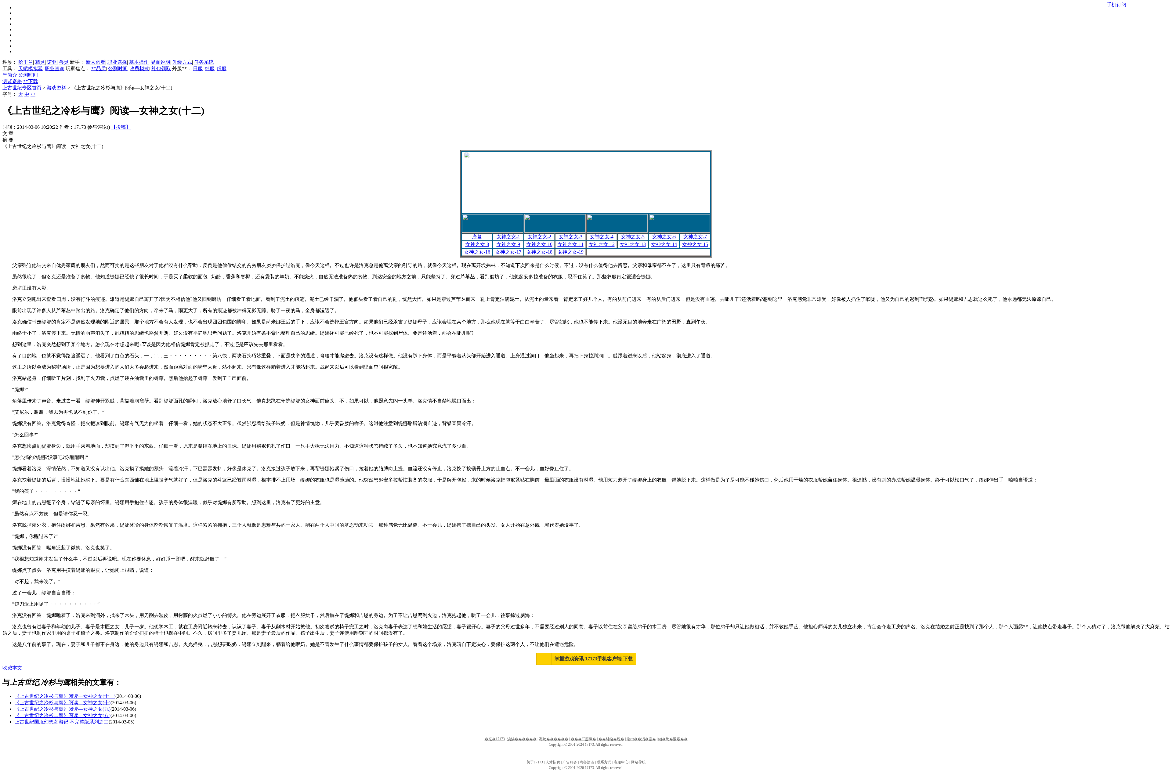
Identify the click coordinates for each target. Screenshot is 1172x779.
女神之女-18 (539, 251)
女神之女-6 (664, 236)
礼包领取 (161, 68)
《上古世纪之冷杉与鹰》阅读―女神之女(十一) (65, 696)
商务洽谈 (587, 762)
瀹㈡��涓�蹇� (641, 739)
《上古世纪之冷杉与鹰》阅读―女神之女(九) (62, 709)
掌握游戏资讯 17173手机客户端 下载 (594, 658)
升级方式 (182, 62)
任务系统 (204, 62)
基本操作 (139, 62)
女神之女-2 (539, 236)
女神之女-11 (571, 244)
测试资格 (12, 81)
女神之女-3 (570, 236)
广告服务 (569, 762)
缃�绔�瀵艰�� (673, 739)
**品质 (98, 68)
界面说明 (160, 62)
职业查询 (54, 68)
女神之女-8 (477, 244)
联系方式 (604, 762)
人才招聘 (552, 762)
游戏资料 (56, 87)
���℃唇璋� (583, 739)
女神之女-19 (571, 251)
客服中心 (621, 762)
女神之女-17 (508, 251)
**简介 (9, 75)
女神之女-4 (601, 236)
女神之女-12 (602, 244)
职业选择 (117, 62)
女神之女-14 (664, 244)
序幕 (477, 236)
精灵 (40, 62)
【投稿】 (121, 127)
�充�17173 (495, 739)
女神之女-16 (477, 251)
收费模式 (139, 68)
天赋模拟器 (30, 68)
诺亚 (52, 62)
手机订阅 (1116, 4)
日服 (198, 68)
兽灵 (64, 62)
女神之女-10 (539, 244)
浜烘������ (522, 739)
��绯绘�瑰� (611, 739)
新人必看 (95, 62)
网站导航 (638, 762)
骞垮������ (553, 739)
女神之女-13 (633, 244)
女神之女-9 (508, 244)
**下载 (30, 81)
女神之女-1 (508, 236)
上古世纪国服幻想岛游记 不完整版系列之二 (62, 721)
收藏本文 (12, 667)
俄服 (221, 68)
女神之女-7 (695, 236)
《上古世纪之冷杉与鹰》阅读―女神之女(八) (62, 715)
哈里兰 (25, 62)
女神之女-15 (695, 244)
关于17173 (534, 762)
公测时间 (118, 68)
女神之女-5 (633, 236)
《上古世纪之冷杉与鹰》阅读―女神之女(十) (62, 702)
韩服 (210, 68)
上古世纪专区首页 (22, 87)
